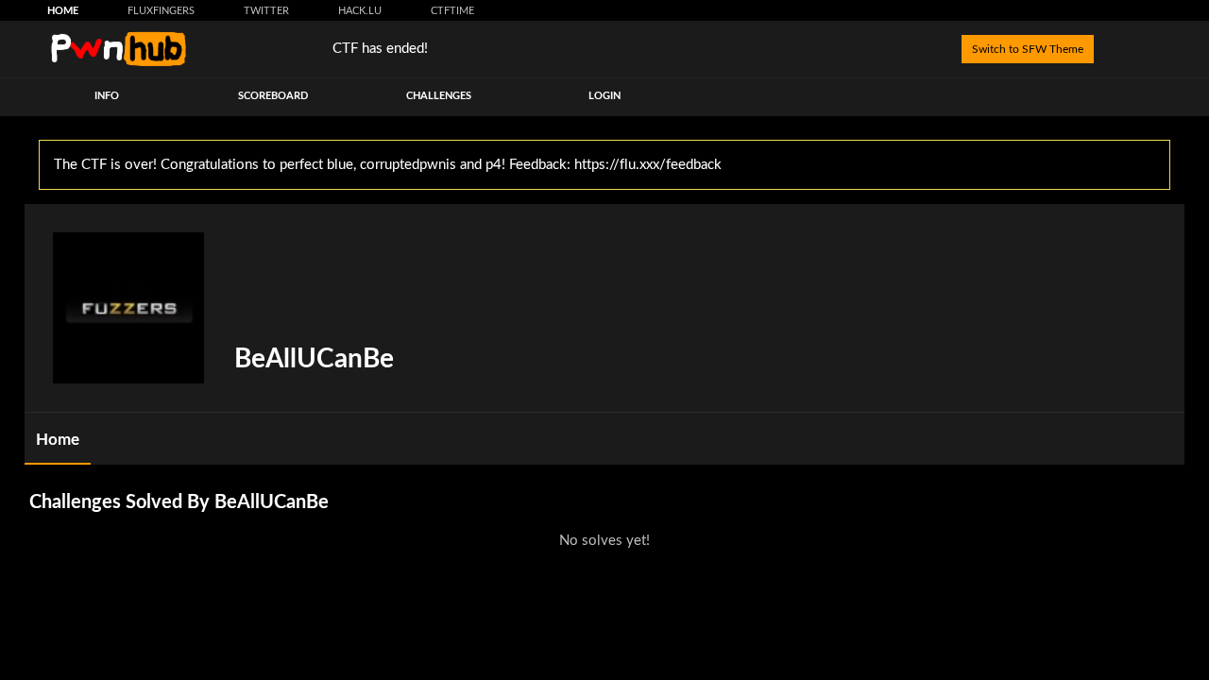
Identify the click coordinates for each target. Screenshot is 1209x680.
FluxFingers (161, 11)
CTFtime (452, 11)
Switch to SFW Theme (1027, 49)
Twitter (266, 11)
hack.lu (360, 11)
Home (62, 11)
